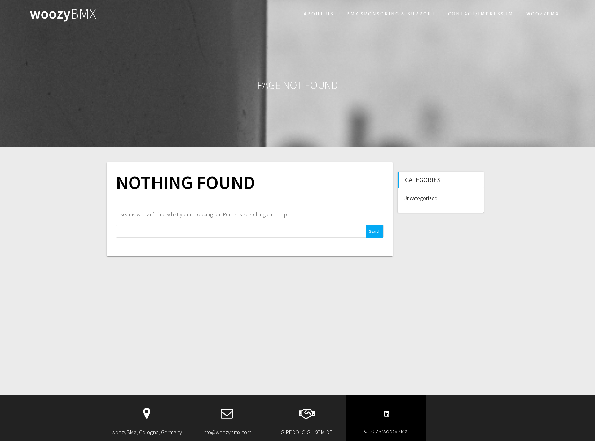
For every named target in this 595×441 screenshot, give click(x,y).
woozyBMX (542, 14)
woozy (63, 14)
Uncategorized (420, 198)
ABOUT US (319, 14)
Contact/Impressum (480, 14)
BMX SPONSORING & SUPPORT (391, 14)
